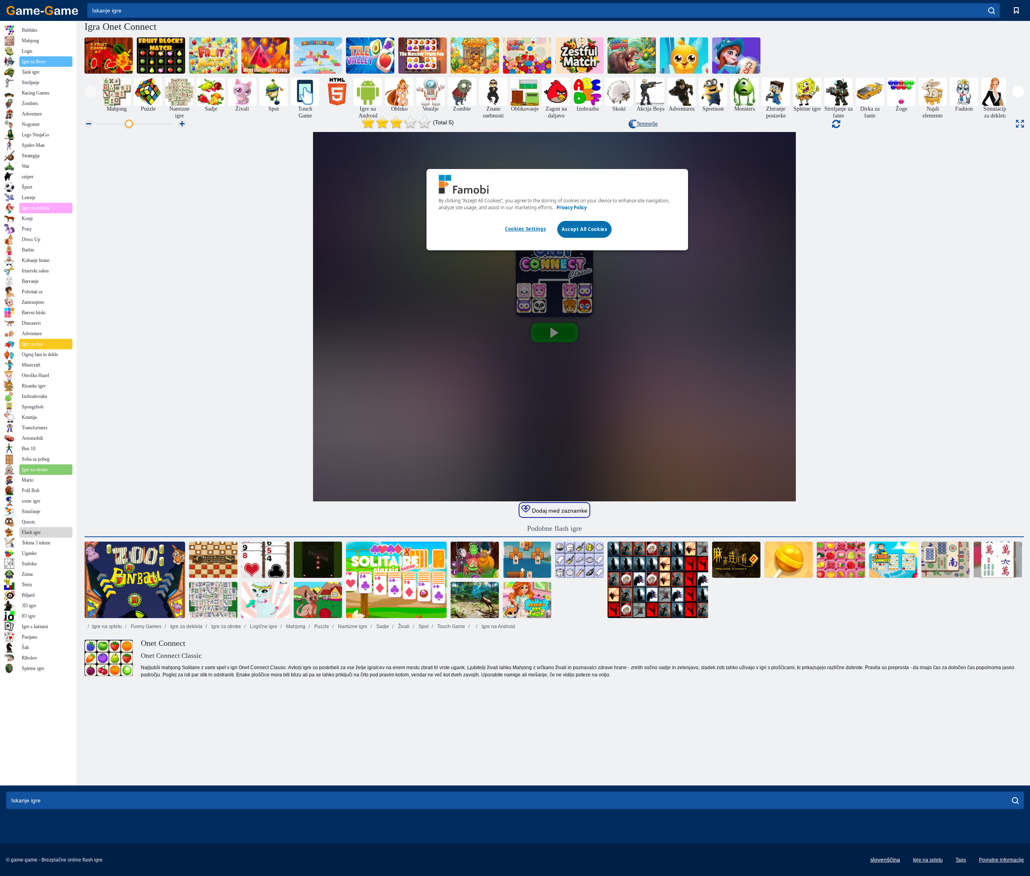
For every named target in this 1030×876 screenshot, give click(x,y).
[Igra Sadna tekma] (213, 55)
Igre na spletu (107, 626)
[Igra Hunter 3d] (475, 600)
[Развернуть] (1020, 124)
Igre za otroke (225, 626)
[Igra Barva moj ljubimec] (318, 600)
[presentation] (90, 91)
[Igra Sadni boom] (527, 55)
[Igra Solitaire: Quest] (527, 560)
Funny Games (145, 626)
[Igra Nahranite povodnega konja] (632, 55)
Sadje (382, 626)
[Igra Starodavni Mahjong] (945, 560)
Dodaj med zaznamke (558, 510)
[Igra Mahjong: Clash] (998, 560)
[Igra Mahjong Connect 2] (736, 560)
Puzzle (321, 626)
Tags (961, 860)
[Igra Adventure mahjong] (736, 55)
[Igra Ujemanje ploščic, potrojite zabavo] (422, 55)
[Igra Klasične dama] (213, 560)
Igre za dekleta (185, 626)
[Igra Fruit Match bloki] (161, 55)
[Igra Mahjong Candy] (788, 560)
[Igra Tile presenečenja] (658, 580)
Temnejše (647, 124)
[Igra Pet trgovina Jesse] (527, 600)
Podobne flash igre (554, 528)
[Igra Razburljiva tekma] (579, 55)
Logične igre (263, 626)
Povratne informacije (1001, 860)
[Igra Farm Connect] (893, 560)
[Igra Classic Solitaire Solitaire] (396, 580)
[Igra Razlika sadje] (108, 55)
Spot (422, 626)
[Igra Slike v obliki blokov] (318, 55)
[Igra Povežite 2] (579, 560)
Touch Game (450, 626)
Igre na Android (497, 626)
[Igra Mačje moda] (265, 600)
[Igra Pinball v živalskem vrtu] (134, 580)
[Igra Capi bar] (475, 55)
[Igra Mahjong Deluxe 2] (213, 600)
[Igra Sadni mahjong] (841, 560)
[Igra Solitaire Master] (318, 560)
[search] (991, 10)
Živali (403, 626)
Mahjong (295, 626)
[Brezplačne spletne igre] (42, 10)
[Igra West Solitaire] (265, 560)
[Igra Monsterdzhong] (475, 560)
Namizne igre (352, 626)
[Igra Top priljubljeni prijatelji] (684, 55)
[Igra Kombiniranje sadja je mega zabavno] (265, 55)
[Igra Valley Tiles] (370, 55)
